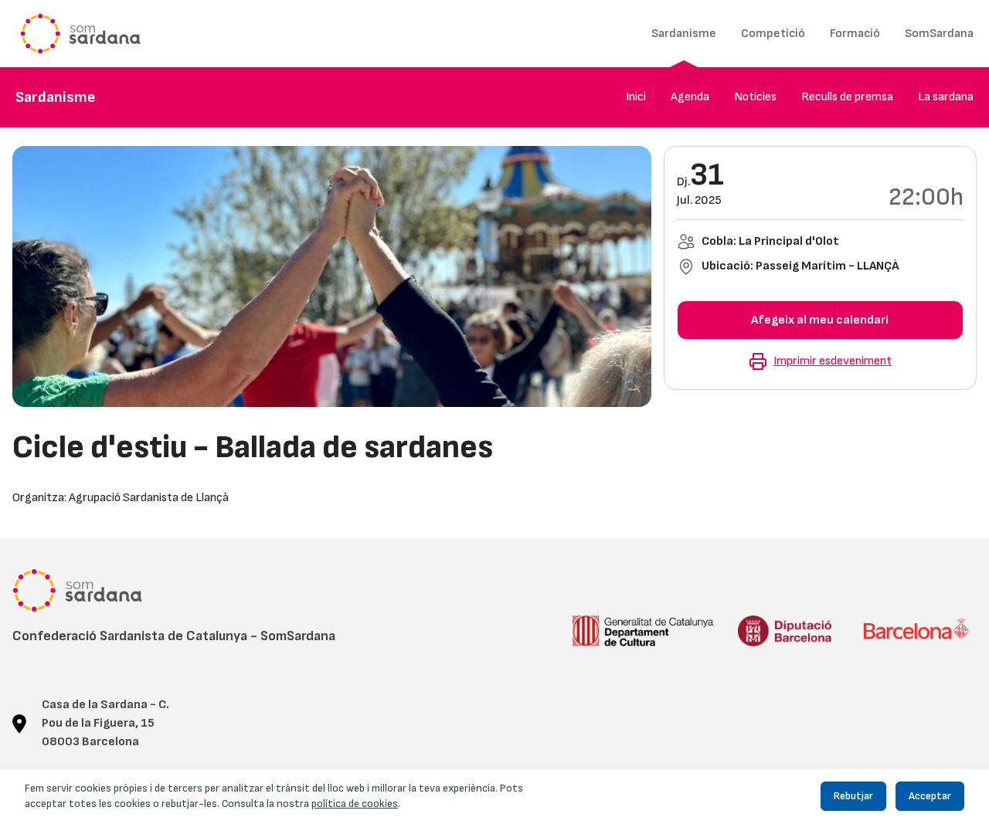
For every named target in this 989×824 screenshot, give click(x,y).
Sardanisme (683, 33)
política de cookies (354, 803)
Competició (773, 33)
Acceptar (930, 795)
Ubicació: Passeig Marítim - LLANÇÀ (800, 266)
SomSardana (939, 33)
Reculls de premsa (847, 97)
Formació (855, 33)
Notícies (755, 97)
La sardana (946, 97)
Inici (636, 97)
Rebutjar (853, 795)
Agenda (690, 97)
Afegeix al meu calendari (820, 320)
